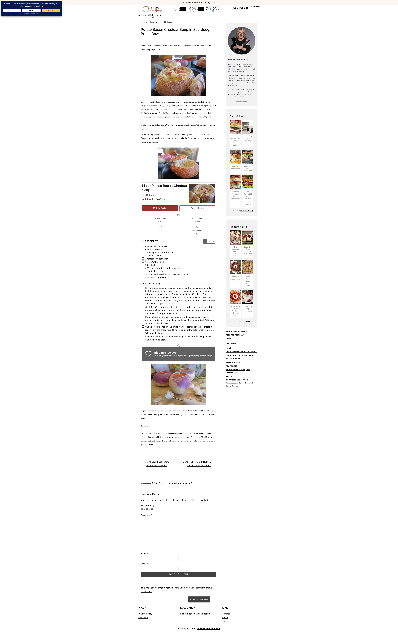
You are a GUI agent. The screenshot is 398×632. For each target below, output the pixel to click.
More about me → (241, 101)
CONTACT (230, 338)
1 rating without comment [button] (178, 483)
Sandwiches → (247, 211)
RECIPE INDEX (177, 9)
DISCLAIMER (231, 343)
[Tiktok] (242, 8)
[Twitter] (244, 8)
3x (213, 241)
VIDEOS (229, 376)
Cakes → (249, 321)
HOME (228, 348)
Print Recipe (161, 208)
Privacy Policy (145, 614)
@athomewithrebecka (172, 355)
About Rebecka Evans (193, 9)
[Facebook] (233, 8)
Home (143, 22)
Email (144, 563)
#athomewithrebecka (200, 355)
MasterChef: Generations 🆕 (213, 9)
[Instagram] (240, 8)
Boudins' (162, 113)
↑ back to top (199, 599)
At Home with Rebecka (165, 22)
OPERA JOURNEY (233, 359)
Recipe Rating (147, 505)
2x (209, 241)
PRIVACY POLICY (233, 362)
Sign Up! (184, 614)
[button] (143, 199)
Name (144, 553)
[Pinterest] (238, 8)
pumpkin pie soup (172, 117)
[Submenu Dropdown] (183, 9)
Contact (226, 614)
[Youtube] (235, 8)
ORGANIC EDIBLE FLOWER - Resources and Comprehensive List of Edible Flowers (241, 383)
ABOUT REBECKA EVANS (236, 331)
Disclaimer (143, 617)
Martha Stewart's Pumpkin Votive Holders (167, 411)
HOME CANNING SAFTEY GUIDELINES (241, 352)
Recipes (150, 22)
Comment (146, 515)
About (225, 617)
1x (205, 241)
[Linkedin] (247, 8)
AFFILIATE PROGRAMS (235, 335)
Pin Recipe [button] (199, 208)
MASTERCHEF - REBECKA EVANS (239, 355)
